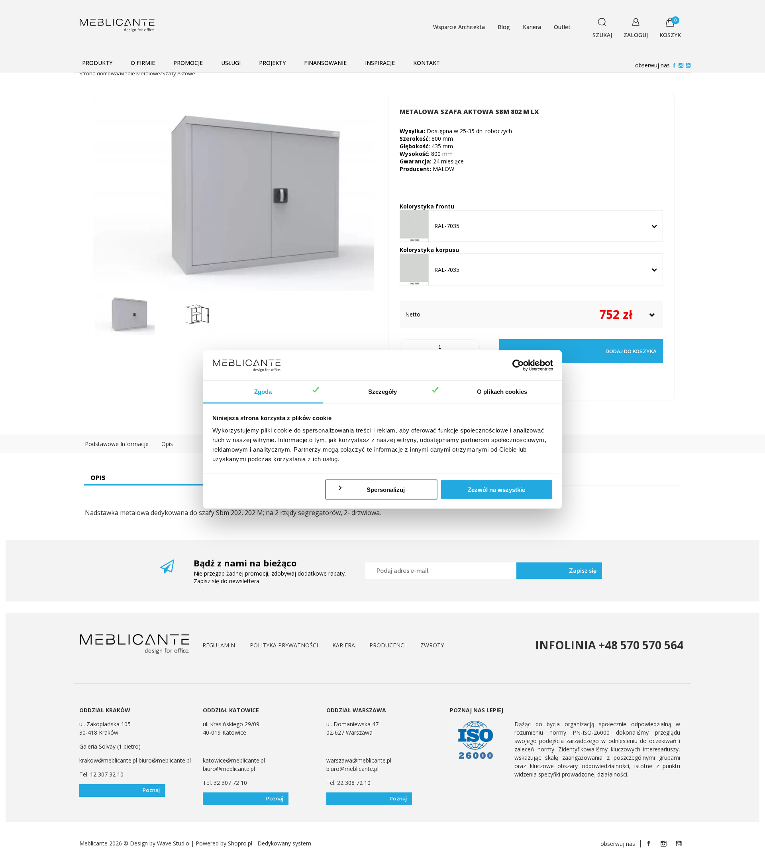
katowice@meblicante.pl (234, 760)
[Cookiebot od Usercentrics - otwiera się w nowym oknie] (518, 366)
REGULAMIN (218, 645)
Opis (167, 444)
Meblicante (93, 843)
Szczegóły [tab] (382, 391)
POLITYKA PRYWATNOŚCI (284, 645)
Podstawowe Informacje (117, 444)
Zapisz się (582, 571)
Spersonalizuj (386, 489)
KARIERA (343, 645)
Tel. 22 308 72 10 (348, 782)
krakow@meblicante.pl (109, 760)
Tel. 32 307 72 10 (225, 782)
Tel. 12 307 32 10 (101, 774)
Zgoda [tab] (263, 391)
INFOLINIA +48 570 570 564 (609, 645)
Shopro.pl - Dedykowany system (269, 843)
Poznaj (151, 790)
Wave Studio (173, 843)
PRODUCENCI (387, 645)
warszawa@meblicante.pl (358, 760)
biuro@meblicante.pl (165, 760)
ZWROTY (432, 645)
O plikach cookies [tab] (502, 391)
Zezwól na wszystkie (496, 489)
